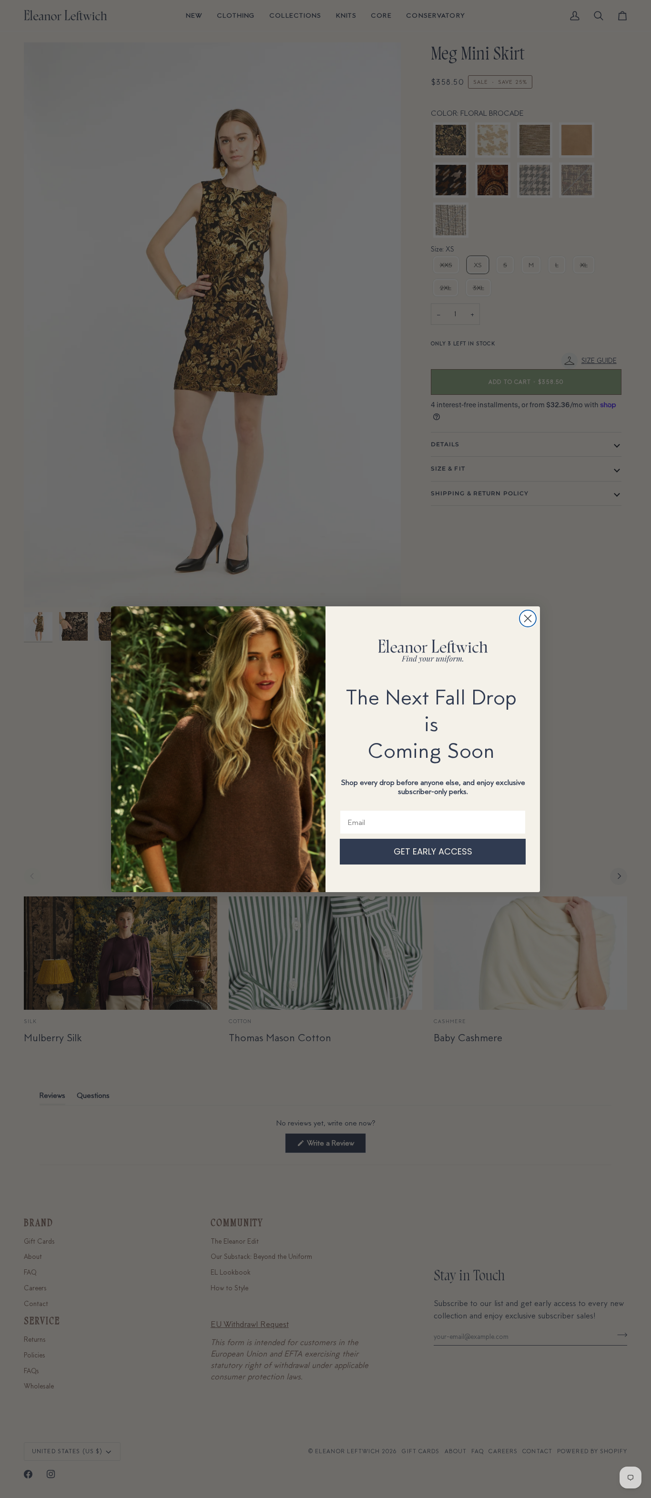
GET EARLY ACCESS (433, 851)
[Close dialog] (527, 618)
